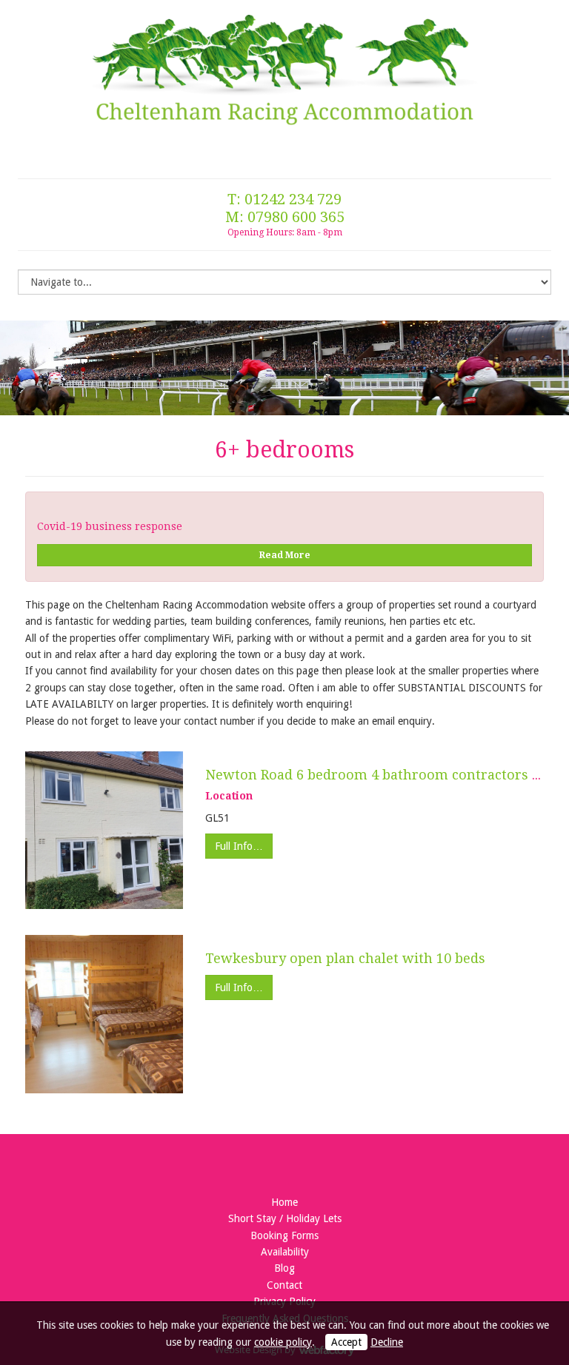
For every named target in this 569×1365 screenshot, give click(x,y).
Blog (284, 1268)
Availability (285, 1252)
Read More (284, 555)
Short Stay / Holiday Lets (285, 1218)
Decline (386, 1342)
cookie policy (283, 1342)
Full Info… (239, 846)
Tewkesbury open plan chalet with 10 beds (345, 958)
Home (284, 1202)
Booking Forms (284, 1235)
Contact (284, 1285)
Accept (346, 1342)
